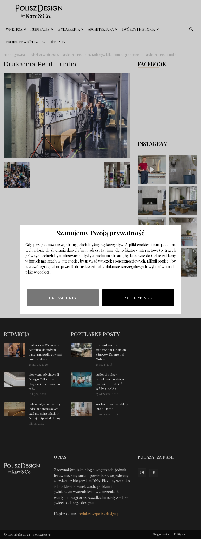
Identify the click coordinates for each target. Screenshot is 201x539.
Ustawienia (63, 297)
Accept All (138, 297)
